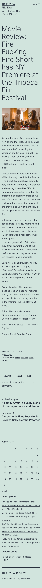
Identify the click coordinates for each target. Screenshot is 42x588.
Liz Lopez (8, 354)
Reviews (5, 360)
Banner (17, 357)
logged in (19, 382)
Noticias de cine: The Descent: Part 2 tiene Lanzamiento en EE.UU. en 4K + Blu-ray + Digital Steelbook (21, 505)
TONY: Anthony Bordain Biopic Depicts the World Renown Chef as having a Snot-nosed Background (21, 542)
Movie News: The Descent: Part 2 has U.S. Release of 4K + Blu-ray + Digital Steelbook (19, 516)
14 (27, 467)
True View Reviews (14, 573)
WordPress (25, 578)
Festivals (24, 357)
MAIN (31, 357)
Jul (5, 491)
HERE (5, 560)
